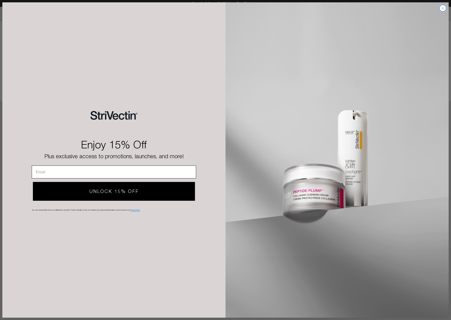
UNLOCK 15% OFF (114, 191)
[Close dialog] (442, 8)
